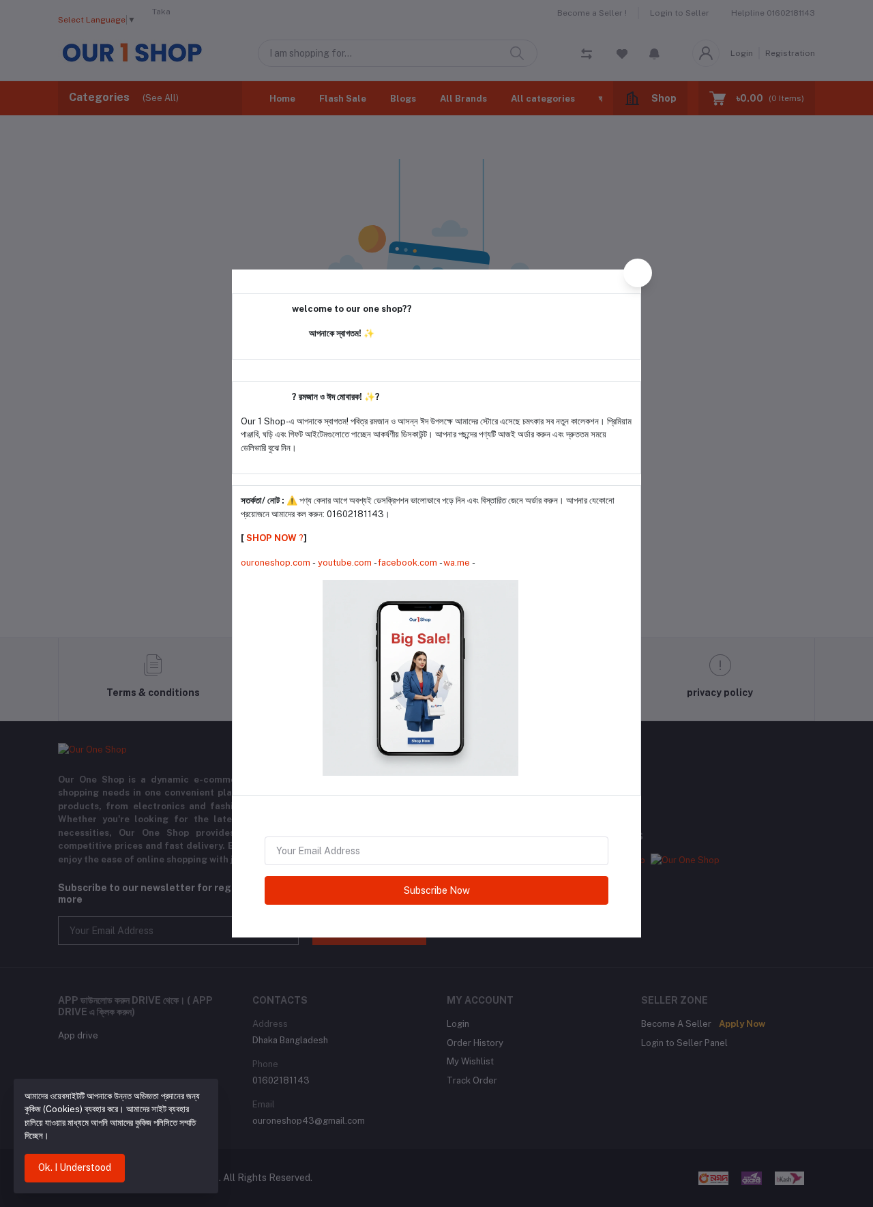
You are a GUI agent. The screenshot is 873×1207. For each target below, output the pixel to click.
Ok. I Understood (74, 1167)
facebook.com (407, 562)
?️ (274, 538)
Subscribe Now (437, 890)
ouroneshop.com (275, 562)
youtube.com (345, 562)
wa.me (456, 562)
